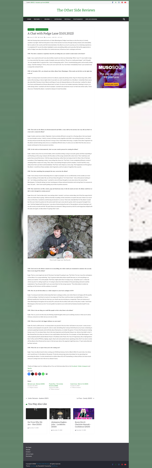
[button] (41, 19)
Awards (28, 449)
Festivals (67, 19)
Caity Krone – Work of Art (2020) (79, 384)
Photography (78, 19)
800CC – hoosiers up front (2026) (40, 2)
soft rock (60, 37)
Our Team (28, 447)
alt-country (48, 37)
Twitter (79, 366)
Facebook (74, 366)
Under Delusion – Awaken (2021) (38, 398)
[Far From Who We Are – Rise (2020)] (36, 409)
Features (37, 19)
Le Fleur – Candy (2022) (84, 398)
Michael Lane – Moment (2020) (36, 384)
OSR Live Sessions (91, 19)
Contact (28, 452)
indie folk (54, 37)
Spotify (30, 368)
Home (29, 19)
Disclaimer (29, 456)
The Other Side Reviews (76, 10)
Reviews (47, 19)
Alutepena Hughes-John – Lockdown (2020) (59, 424)
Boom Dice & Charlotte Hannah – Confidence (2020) (83, 424)
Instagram (85, 366)
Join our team (29, 454)
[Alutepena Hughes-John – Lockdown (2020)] (60, 409)
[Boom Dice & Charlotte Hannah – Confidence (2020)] (83, 409)
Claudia (41, 37)
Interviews (58, 19)
